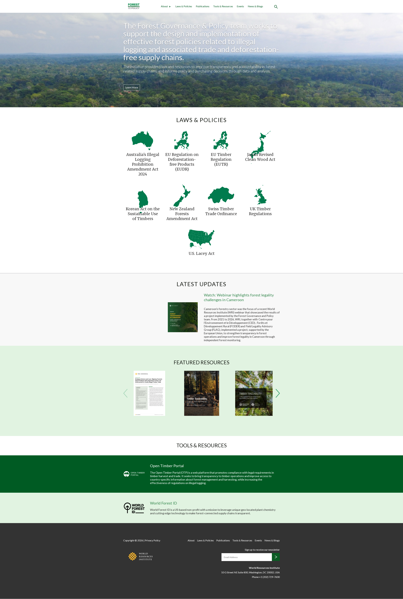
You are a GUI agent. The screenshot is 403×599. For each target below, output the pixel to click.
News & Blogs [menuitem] (255, 6)
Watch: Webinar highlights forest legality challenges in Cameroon (239, 297)
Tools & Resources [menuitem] (223, 6)
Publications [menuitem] (202, 6)
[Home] (133, 6)
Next (278, 393)
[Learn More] (131, 83)
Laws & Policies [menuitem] (183, 6)
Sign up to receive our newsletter (262, 549)
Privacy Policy (152, 540)
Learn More (131, 87)
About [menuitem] (163, 7)
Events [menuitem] (240, 6)
